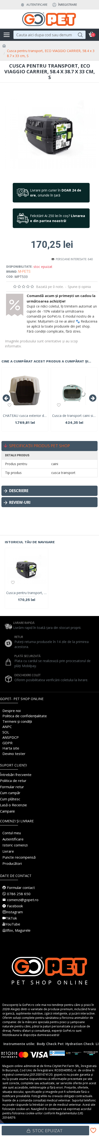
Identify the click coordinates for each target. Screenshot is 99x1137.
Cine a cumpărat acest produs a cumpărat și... (46, 361)
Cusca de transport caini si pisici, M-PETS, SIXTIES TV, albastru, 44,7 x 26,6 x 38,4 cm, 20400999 (74, 416)
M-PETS (24, 271)
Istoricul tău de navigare (30, 542)
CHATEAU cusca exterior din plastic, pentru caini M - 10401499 (25, 416)
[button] (6, 398)
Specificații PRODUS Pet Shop (39, 445)
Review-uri (20, 502)
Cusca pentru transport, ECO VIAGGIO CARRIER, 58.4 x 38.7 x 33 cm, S (26, 593)
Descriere (18, 490)
